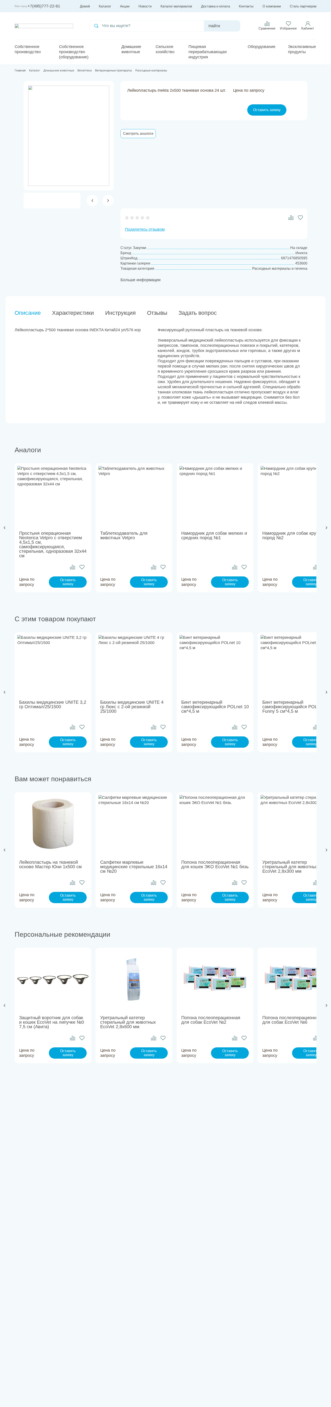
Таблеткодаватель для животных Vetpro (123, 535)
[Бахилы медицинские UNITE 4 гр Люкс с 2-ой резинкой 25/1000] (134, 663)
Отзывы (157, 313)
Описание (28, 313)
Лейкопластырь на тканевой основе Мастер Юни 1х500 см (50, 864)
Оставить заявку (267, 110)
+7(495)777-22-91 (43, 6)
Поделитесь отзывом (145, 229)
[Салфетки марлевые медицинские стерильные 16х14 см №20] (134, 823)
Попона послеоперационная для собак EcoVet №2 (210, 1020)
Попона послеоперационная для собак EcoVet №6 (291, 1020)
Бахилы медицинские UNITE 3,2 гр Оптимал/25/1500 (52, 704)
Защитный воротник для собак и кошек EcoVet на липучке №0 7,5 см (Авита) (51, 1022)
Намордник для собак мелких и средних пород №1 (214, 535)
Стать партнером (303, 6)
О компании (272, 6)
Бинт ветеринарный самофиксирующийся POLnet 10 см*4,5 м (215, 707)
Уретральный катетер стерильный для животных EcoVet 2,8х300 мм (290, 866)
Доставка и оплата (215, 6)
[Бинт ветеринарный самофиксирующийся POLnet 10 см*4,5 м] (215, 663)
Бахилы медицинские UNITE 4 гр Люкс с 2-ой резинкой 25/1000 (131, 707)
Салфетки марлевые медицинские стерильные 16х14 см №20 (133, 866)
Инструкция (120, 313)
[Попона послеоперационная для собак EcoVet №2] (215, 979)
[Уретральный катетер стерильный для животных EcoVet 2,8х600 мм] (134, 979)
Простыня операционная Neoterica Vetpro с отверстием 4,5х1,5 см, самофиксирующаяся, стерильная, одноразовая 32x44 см (52, 544)
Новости (145, 6)
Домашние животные (131, 49)
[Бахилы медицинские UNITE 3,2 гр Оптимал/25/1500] (53, 663)
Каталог (105, 6)
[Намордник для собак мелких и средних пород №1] (215, 494)
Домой (85, 6)
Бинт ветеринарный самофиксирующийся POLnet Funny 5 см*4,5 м (293, 707)
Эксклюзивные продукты (302, 49)
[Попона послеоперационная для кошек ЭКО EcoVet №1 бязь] (215, 823)
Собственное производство (28, 49)
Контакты (246, 6)
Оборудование (261, 46)
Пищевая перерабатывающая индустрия (207, 51)
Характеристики (73, 313)
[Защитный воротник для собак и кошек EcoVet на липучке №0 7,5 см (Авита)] (53, 979)
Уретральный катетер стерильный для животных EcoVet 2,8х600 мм (128, 1022)
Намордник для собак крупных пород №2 (294, 535)
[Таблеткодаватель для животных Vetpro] (134, 494)
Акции (124, 6)
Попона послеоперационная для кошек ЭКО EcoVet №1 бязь (215, 864)
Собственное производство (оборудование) (73, 51)
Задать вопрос (198, 313)
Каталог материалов (176, 6)
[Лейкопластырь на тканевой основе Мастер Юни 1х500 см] (53, 823)
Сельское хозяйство (165, 49)
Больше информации (140, 280)
